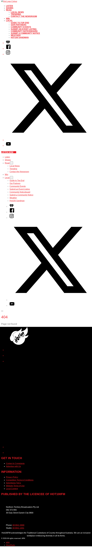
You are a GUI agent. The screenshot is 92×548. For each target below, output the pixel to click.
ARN (7, 542)
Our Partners (18, 25)
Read (9, 10)
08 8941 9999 (18, 525)
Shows (9, 8)
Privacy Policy (12, 477)
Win (8, 19)
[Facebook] (8, 49)
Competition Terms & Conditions (19, 480)
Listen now (7, 152)
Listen (9, 6)
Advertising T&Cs (13, 483)
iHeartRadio (10, 545)
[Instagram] (8, 54)
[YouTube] (8, 146)
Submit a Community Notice (25, 33)
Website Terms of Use (15, 486)
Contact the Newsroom (24, 16)
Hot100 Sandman (20, 37)
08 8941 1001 (18, 528)
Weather (16, 35)
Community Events (21, 27)
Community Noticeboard (24, 31)
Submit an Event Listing (24, 29)
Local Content (12, 489)
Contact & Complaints (15, 463)
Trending (16, 14)
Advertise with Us (13, 466)
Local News (17, 12)
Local (9, 21)
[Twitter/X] (48, 140)
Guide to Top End (20, 23)
